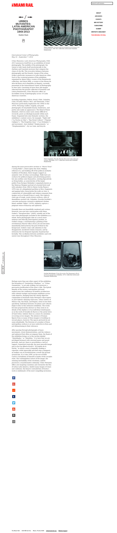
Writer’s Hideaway (98, 32)
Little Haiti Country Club (30, 17)
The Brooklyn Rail (98, 35)
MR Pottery (98, 22)
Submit (98, 28)
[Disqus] (47, 451)
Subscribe (98, 25)
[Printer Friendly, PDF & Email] (23, 40)
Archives (98, 16)
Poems (20, 17)
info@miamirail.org (51, 530)
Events (98, 19)
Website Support (62, 530)
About (98, 13)
